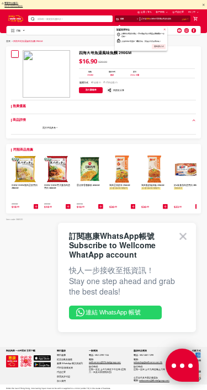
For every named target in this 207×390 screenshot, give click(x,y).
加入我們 (61, 381)
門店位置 (179, 11)
